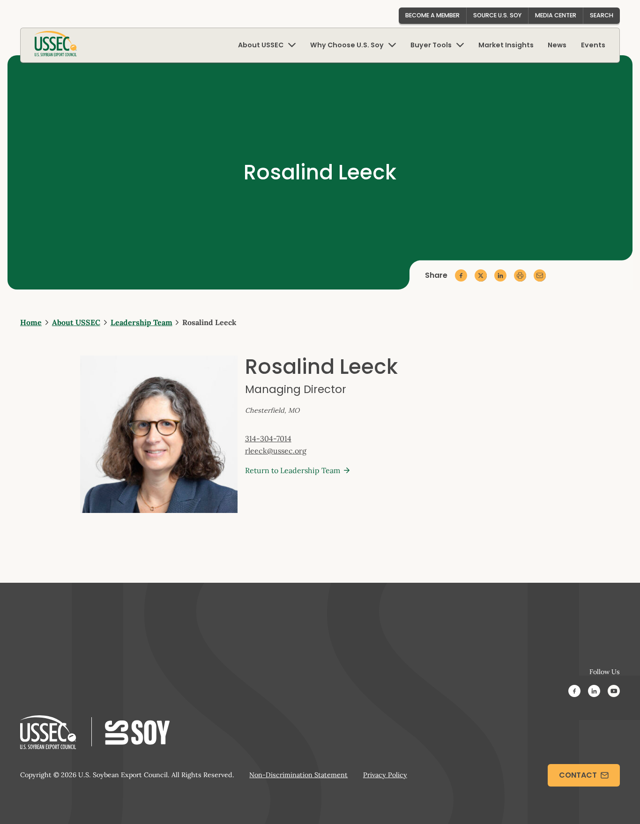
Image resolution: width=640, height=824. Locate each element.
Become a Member (432, 15)
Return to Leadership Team (292, 470)
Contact (578, 775)
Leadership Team (141, 322)
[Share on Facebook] (461, 275)
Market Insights (506, 45)
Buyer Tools (431, 45)
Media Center (555, 15)
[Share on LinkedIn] (500, 275)
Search (601, 15)
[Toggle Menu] (292, 45)
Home (31, 322)
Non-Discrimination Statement (298, 775)
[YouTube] (614, 692)
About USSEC (260, 45)
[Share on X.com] (481, 275)
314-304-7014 (268, 438)
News (557, 45)
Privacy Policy (385, 775)
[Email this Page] (540, 275)
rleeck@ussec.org (275, 450)
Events (593, 45)
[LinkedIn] (594, 692)
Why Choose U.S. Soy (347, 45)
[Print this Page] (520, 275)
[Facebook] (574, 692)
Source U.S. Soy (497, 15)
